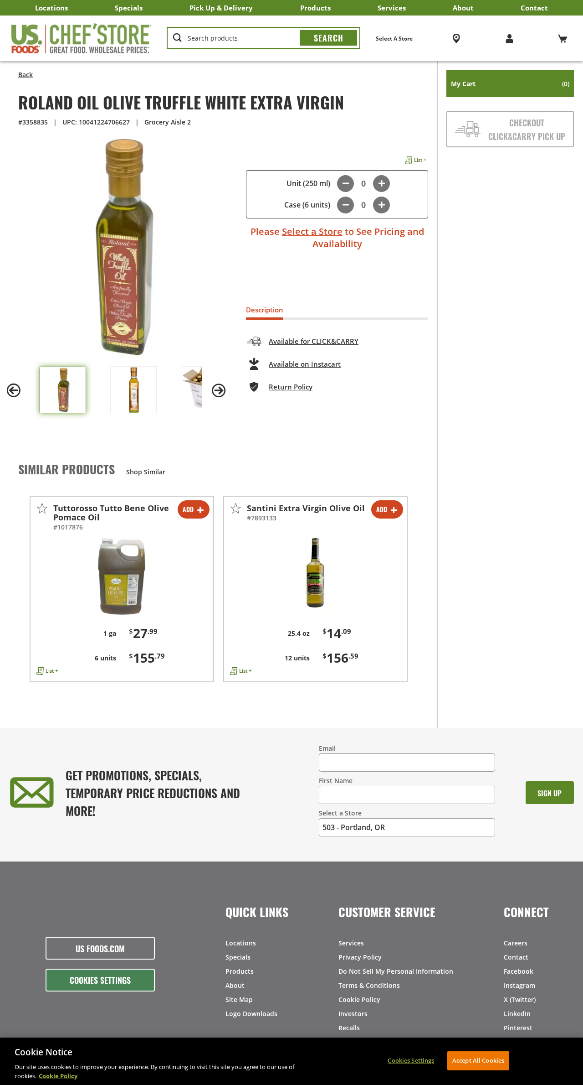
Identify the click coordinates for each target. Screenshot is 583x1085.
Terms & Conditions (369, 985)
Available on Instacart (305, 364)
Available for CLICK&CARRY (313, 341)
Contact (534, 7)
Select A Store (394, 38)
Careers (515, 943)
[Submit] (328, 38)
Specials (129, 7)
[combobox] (263, 38)
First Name (336, 780)
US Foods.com (100, 948)
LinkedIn (517, 1013)
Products (315, 7)
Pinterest (518, 1027)
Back (25, 74)
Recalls (349, 1027)
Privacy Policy (360, 957)
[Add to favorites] (42, 508)
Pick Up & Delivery (221, 7)
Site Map (239, 999)
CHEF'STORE (81, 38)
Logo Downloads (251, 1013)
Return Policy (290, 386)
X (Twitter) (520, 999)
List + (420, 159)
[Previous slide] (13, 390)
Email (327, 748)
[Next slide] (218, 390)
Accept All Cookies (478, 1060)
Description (264, 309)
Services (392, 7)
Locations (51, 7)
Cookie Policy (359, 999)
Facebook (518, 971)
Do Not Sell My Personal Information (395, 971)
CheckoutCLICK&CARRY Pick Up (526, 129)
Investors (353, 1013)
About (463, 7)
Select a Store (312, 231)
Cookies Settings (100, 979)
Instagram (519, 985)
